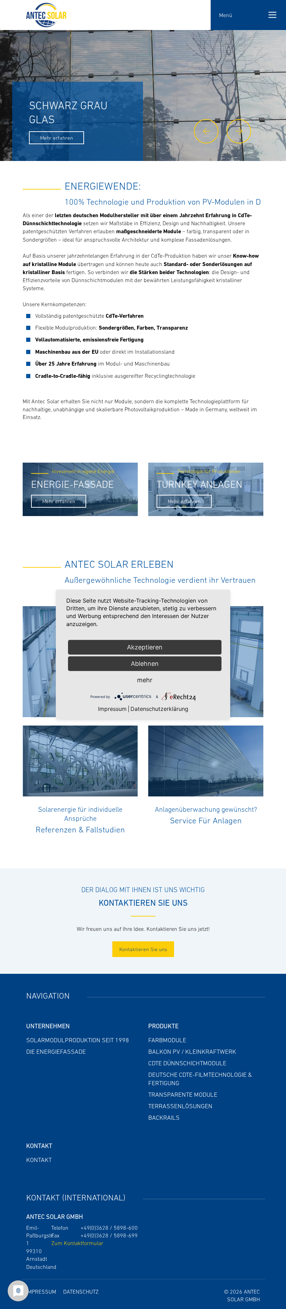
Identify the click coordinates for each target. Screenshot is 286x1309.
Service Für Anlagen (206, 820)
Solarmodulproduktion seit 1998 (77, 1040)
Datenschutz (81, 1291)
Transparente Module (182, 1094)
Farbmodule (167, 1040)
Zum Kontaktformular (77, 1243)
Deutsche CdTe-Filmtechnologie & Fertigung (200, 1079)
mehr (144, 680)
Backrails (164, 1117)
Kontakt (39, 1159)
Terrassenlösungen (180, 1106)
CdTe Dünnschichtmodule (187, 1063)
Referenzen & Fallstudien (80, 829)
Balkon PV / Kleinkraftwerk (192, 1051)
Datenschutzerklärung (159, 708)
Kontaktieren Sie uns (143, 949)
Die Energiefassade (56, 1051)
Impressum (41, 1291)
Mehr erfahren (56, 138)
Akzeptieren (145, 647)
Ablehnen (145, 663)
